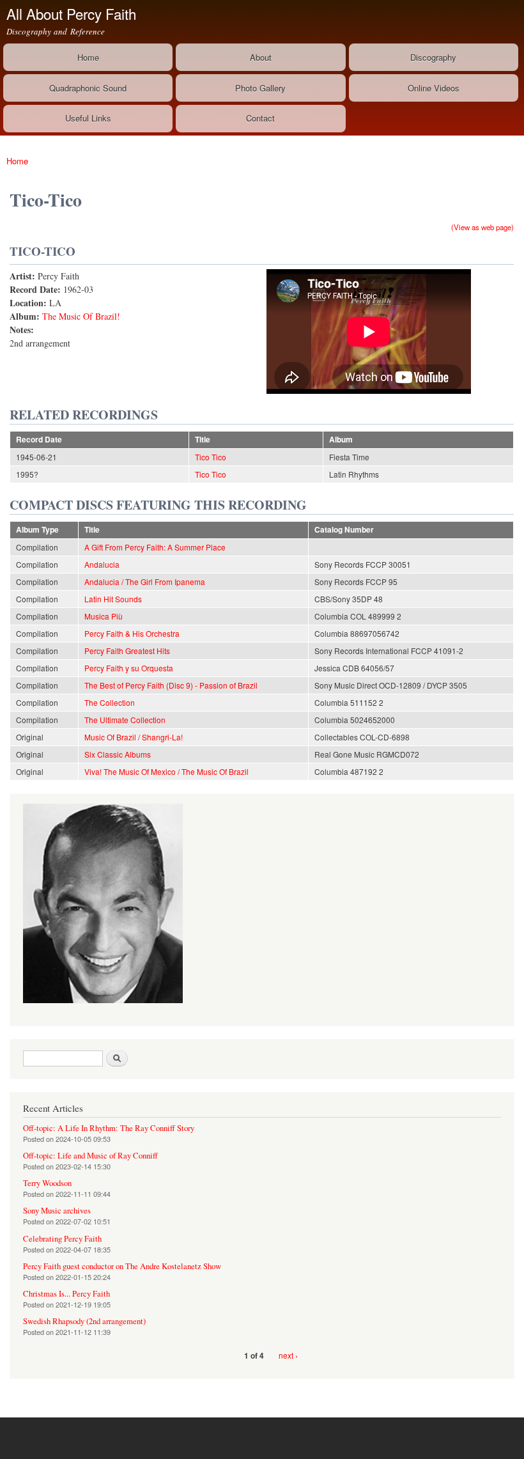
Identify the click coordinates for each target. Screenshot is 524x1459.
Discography (433, 57)
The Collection (109, 702)
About (261, 57)
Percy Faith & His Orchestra (132, 633)
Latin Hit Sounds (113, 598)
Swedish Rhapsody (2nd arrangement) (84, 1321)
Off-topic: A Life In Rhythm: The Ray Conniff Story (108, 1128)
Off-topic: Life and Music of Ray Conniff (90, 1155)
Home (88, 57)
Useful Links (88, 118)
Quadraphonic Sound (88, 88)
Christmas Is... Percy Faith (66, 1293)
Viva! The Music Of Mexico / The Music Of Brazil (166, 771)
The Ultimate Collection (125, 719)
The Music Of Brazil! (81, 316)
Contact (260, 118)
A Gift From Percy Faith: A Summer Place (155, 547)
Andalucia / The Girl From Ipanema (144, 581)
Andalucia (101, 564)
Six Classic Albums (117, 754)
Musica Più (103, 616)
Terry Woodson (47, 1183)
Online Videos (433, 88)
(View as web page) (482, 227)
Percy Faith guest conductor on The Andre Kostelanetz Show (122, 1266)
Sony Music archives (57, 1210)
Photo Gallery (260, 88)
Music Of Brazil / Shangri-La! (133, 736)
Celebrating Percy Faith (62, 1238)
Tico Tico (210, 456)
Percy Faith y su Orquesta (128, 667)
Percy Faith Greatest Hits (127, 650)
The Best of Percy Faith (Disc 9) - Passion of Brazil (171, 685)
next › (288, 1355)
